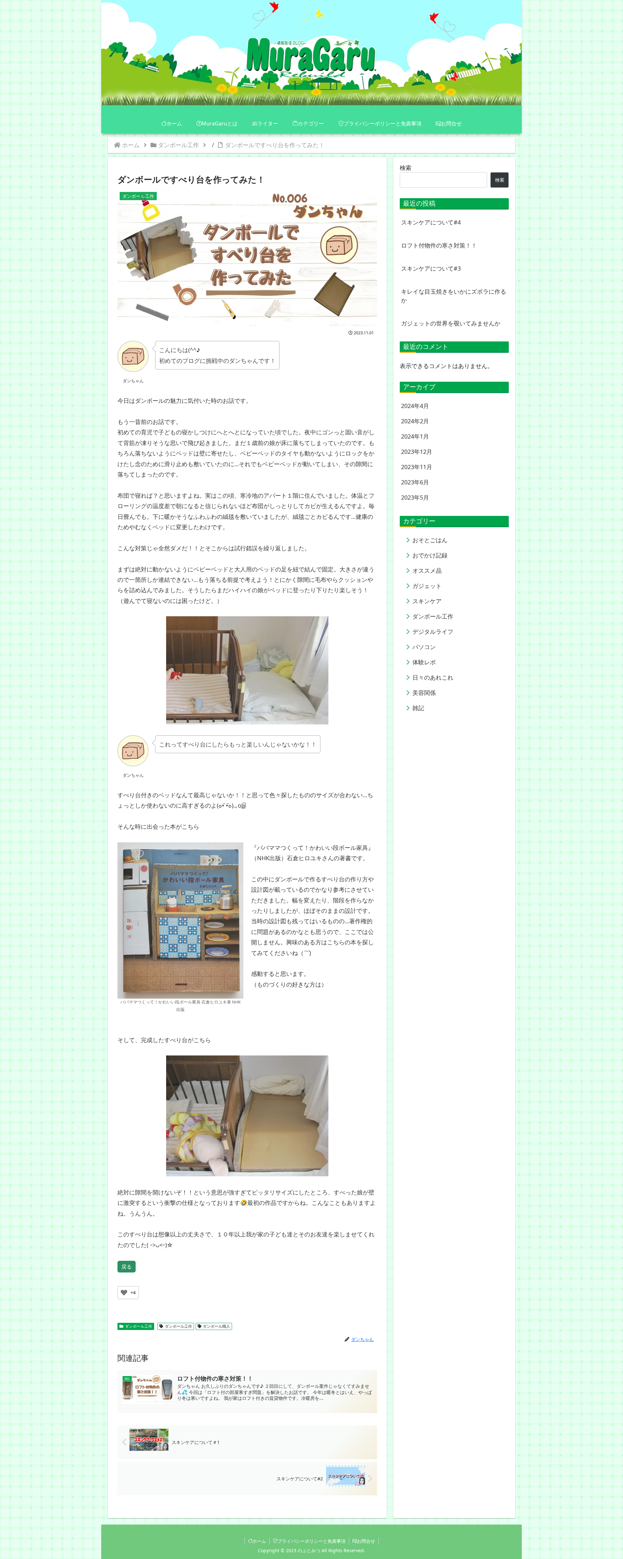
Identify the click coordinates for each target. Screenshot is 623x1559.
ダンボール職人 (216, 1326)
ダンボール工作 (138, 1326)
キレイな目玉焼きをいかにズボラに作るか (453, 296)
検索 (405, 168)
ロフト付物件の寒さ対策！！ (439, 245)
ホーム (259, 1541)
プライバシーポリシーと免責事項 (311, 1541)
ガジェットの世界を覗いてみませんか (450, 323)
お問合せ (366, 1541)
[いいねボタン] (124, 1292)
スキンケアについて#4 (431, 222)
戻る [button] (126, 1266)
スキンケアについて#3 (431, 268)
